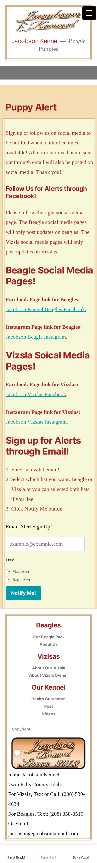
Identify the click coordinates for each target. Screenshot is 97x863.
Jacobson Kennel (35, 41)
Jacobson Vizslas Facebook (36, 394)
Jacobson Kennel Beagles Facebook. (46, 309)
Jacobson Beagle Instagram (36, 336)
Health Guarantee (48, 698)
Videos (48, 713)
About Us (49, 644)
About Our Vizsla (48, 667)
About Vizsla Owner (48, 675)
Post (48, 706)
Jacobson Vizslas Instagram (36, 421)
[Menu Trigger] (89, 13)
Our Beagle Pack (49, 636)
